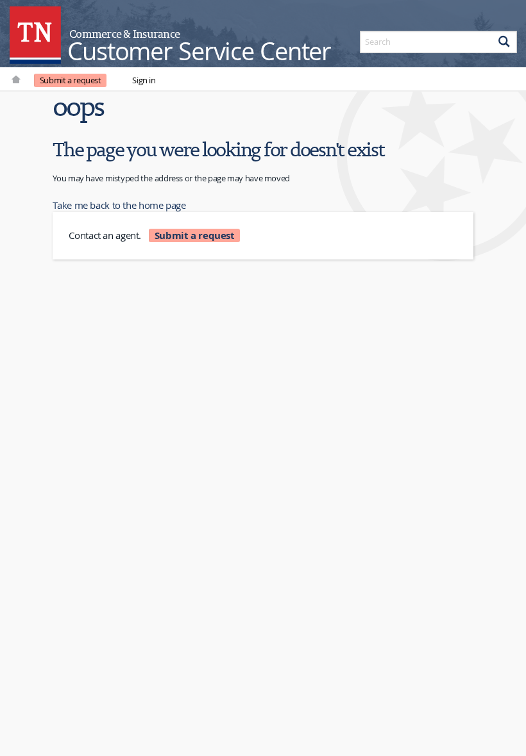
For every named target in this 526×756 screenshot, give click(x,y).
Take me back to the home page (119, 205)
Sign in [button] (143, 80)
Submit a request (70, 80)
